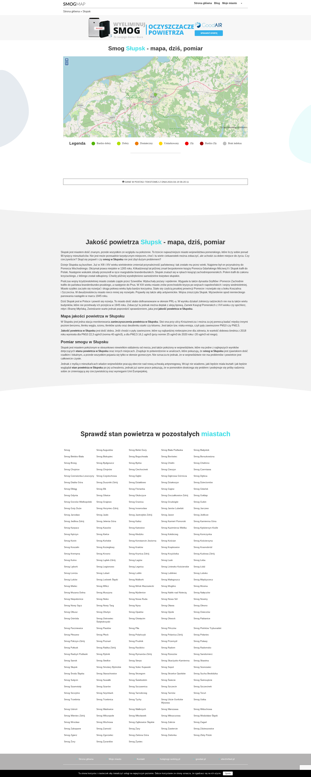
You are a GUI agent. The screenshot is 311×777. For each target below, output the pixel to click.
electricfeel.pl (228, 759)
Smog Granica (136, 502)
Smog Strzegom (137, 673)
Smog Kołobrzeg (169, 534)
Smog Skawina (201, 660)
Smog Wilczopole (105, 715)
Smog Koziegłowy (105, 547)
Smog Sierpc (135, 660)
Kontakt (141, 759)
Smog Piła (134, 628)
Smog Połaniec (201, 634)
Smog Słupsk (70, 667)
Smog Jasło (102, 514)
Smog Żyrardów (104, 741)
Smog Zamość (103, 728)
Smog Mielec (70, 586)
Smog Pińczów (168, 628)
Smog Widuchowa (203, 709)
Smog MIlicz (102, 586)
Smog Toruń (200, 693)
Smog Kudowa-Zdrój (204, 553)
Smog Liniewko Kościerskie (175, 566)
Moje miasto (229, 3)
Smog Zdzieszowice (204, 728)
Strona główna (203, 3)
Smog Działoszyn (170, 482)
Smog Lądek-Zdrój (105, 560)
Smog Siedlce (103, 660)
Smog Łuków (70, 579)
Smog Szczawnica (138, 686)
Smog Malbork (136, 579)
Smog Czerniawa (202, 469)
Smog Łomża (71, 573)
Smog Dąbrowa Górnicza (174, 476)
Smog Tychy (135, 699)
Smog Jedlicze (201, 514)
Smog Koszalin (71, 547)
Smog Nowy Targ (105, 605)
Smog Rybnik (103, 654)
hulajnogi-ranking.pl (170, 759)
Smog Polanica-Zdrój (172, 634)
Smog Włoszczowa (170, 715)
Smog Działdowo (137, 482)
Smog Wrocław (71, 722)
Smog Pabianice (202, 618)
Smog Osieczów (202, 612)
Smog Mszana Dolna (74, 592)
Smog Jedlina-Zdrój (74, 521)
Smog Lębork (71, 566)
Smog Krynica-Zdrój (139, 553)
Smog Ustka (200, 699)
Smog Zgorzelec (104, 735)
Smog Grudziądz (169, 502)
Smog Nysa (135, 605)
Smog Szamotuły (72, 686)
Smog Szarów (103, 686)
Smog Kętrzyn (71, 534)
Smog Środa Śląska (74, 673)
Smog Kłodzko (136, 534)
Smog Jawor (167, 514)
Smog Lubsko (201, 573)
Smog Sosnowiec (202, 667)
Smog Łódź (199, 566)
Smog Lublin (135, 573)
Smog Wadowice (104, 709)
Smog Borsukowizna (204, 456)
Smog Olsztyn (103, 612)
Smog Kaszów (103, 527)
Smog (67, 450)
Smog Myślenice (137, 592)
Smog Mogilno (168, 586)
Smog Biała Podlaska (172, 450)
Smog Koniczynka (203, 534)
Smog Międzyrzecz (203, 579)
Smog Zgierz (70, 735)
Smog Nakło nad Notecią (174, 592)
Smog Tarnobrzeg (138, 693)
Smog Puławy (200, 641)
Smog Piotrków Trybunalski (207, 628)
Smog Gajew (167, 489)
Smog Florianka (137, 489)
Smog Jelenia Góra (106, 521)
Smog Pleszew (71, 634)
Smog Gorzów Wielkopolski (78, 502)
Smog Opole (167, 612)
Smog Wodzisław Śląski (206, 715)
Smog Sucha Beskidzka (206, 673)
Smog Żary (134, 728)
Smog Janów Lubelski (172, 508)
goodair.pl (201, 759)
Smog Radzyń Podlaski (76, 654)
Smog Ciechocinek (138, 469)
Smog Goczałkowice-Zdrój (174, 495)
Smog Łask (167, 560)
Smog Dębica (200, 476)
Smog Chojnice (72, 469)
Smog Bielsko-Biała (74, 456)
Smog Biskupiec (104, 456)
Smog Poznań (103, 641)
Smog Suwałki (103, 680)
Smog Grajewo (104, 502)
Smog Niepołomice (73, 599)
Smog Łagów (135, 560)
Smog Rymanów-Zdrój (140, 654)
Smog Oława (167, 605)
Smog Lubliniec (169, 573)
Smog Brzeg (70, 463)
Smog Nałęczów (202, 592)
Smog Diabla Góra (73, 482)
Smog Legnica (136, 566)
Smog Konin (70, 540)
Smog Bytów (135, 463)
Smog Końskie (103, 540)
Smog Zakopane (72, 728)
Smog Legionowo (105, 566)
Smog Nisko (102, 599)
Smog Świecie (168, 680)
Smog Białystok (201, 450)
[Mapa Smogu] (75, 4)
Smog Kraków (136, 547)
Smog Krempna (72, 553)
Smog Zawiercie (169, 728)
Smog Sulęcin (71, 680)
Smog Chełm (167, 463)
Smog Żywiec (136, 741)
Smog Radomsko (202, 647)
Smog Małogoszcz (170, 579)
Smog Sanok (70, 660)
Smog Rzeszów (169, 654)
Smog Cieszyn (168, 469)
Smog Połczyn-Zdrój (74, 641)
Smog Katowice (137, 527)
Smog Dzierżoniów (203, 482)
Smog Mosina (201, 586)
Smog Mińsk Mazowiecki (141, 586)
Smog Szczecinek (203, 686)
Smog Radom (168, 647)
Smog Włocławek (137, 715)
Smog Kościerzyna (203, 540)
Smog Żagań (200, 722)
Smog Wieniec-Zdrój (74, 715)
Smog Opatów (136, 612)
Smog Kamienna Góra (205, 521)
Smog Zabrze (168, 722)
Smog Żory (69, 741)
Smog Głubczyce (137, 495)
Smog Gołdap (201, 495)
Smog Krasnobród (203, 547)
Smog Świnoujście (203, 680)
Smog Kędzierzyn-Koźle (206, 527)
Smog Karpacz (71, 527)
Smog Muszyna (104, 592)
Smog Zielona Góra (139, 735)
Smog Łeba (199, 560)
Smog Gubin (200, 502)
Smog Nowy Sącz (73, 605)
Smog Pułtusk (71, 647)
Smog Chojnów (104, 469)
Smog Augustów (104, 450)
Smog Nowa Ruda (138, 599)
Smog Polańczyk (137, 634)
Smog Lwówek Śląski (107, 579)
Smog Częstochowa (106, 476)
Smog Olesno (200, 605)
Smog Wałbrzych (137, 709)
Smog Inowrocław (138, 508)
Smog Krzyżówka (170, 553)
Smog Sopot (167, 667)
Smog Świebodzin (138, 680)
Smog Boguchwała (138, 456)
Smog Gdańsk (201, 489)
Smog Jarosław (72, 514)
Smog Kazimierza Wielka (174, 527)
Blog (217, 3)
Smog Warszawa (169, 709)
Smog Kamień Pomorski (173, 521)
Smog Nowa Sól (169, 599)
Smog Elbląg (70, 489)
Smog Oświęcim (137, 618)
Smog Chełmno (201, 463)
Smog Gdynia (71, 495)
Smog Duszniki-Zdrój (107, 482)
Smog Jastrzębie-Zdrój (140, 514)
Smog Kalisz (135, 521)
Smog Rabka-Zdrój (106, 647)
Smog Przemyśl (169, 641)
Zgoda (228, 773)
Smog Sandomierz (203, 654)
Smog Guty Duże (72, 508)
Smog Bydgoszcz (105, 463)
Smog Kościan (168, 540)
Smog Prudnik (136, 641)
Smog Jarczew (201, 508)
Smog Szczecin (169, 686)
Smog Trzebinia (72, 699)
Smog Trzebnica (104, 699)
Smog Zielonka (169, 735)
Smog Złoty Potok (203, 735)
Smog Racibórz (136, 647)
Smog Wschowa (104, 722)
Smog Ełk (101, 489)
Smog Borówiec (169, 456)
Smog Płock (102, 634)
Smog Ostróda (71, 618)
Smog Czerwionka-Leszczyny (79, 476)
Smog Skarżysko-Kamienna (175, 660)
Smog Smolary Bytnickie (108, 667)
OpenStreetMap (229, 127)
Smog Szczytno (72, 693)
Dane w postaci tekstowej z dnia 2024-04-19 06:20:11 (156, 182)
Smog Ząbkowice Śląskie (141, 722)
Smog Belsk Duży (138, 450)
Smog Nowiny (201, 599)
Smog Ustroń (70, 709)
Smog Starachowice (106, 673)
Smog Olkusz (71, 612)
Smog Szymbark (104, 693)
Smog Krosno (103, 553)
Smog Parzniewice (73, 628)
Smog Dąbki (135, 476)
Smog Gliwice (103, 495)
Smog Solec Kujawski (140, 667)
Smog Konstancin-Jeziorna (142, 540)
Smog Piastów (103, 628)
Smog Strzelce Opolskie (173, 673)
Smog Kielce (102, 534)
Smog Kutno (70, 560)
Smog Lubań (102, 573)
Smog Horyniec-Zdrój (107, 508)
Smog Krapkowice (170, 547)
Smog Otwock (168, 618)
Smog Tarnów (168, 693)
